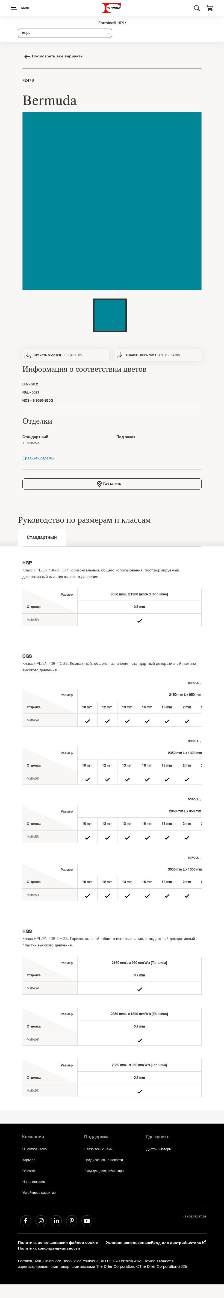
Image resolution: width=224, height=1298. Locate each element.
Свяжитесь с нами (98, 1149)
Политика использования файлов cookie (58, 1243)
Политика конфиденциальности (49, 1249)
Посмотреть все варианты (58, 57)
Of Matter (29, 1171)
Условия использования (130, 1243)
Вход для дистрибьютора (104, 1171)
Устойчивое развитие (39, 1193)
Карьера (29, 1160)
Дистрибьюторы (159, 1149)
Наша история (33, 1182)
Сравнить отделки (38, 458)
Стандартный (42, 538)
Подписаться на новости (103, 1160)
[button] (210, 8)
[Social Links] (25, 1221)
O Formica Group (34, 1149)
